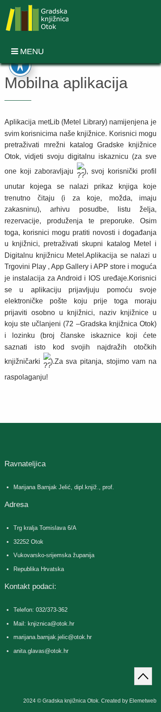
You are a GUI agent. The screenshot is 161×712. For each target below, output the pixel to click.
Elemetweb (143, 701)
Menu (31, 51)
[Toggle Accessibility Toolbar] (20, 65)
